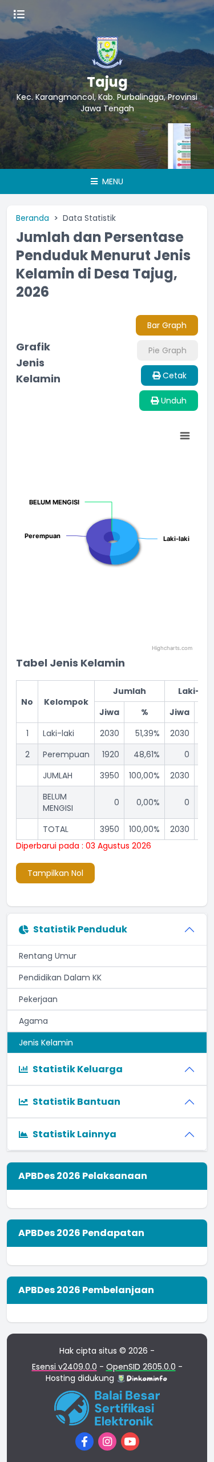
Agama (33, 1021)
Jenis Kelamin (46, 1042)
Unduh (173, 400)
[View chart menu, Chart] (185, 436)
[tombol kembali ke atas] (191, 1439)
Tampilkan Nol (55, 873)
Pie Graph (167, 350)
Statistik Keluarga (78, 1069)
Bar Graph (167, 325)
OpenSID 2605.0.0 (141, 1366)
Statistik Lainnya (74, 1134)
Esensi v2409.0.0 (64, 1366)
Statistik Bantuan (76, 1101)
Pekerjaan (38, 999)
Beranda (32, 218)
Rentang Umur (47, 956)
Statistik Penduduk (80, 929)
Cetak (173, 375)
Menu (111, 181)
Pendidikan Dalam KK (60, 977)
